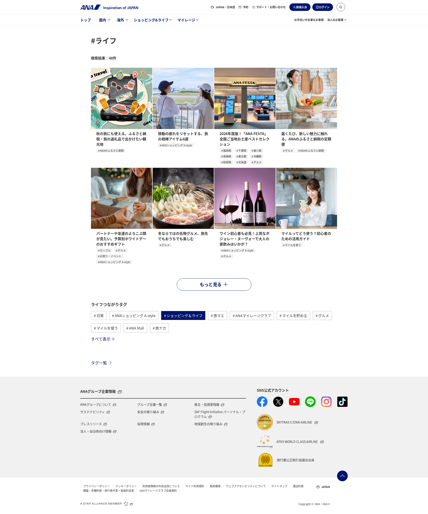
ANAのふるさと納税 (112, 150)
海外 (120, 20)
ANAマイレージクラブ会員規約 (158, 490)
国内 (102, 20)
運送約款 (298, 486)
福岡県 (227, 150)
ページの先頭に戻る (342, 476)
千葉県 (242, 150)
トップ (85, 20)
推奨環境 (215, 486)
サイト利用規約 (194, 486)
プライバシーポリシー (96, 486)
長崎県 (227, 156)
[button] (341, 7)
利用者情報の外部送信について (161, 486)
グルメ (257, 162)
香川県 (257, 150)
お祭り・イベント (110, 256)
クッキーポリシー (126, 486)
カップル (105, 250)
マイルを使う (293, 245)
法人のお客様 (335, 20)
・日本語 (225, 7)
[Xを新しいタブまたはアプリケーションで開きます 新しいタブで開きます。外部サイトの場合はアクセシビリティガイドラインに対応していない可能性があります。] (278, 401)
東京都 (242, 156)
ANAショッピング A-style (177, 145)
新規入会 (301, 7)
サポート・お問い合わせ (271, 7)
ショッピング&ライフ (151, 20)
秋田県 (227, 162)
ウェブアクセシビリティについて (246, 486)
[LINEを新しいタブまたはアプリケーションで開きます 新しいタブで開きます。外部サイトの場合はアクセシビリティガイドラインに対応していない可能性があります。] (310, 401)
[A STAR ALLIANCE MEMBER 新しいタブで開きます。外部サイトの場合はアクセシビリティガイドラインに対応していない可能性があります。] (106, 503)
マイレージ (186, 20)
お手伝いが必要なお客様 (309, 20)
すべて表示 (101, 339)
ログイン (324, 7)
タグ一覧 (99, 363)
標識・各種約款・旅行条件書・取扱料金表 (108, 490)
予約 (245, 7)
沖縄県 (257, 156)
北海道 (242, 162)
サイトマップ (279, 486)
